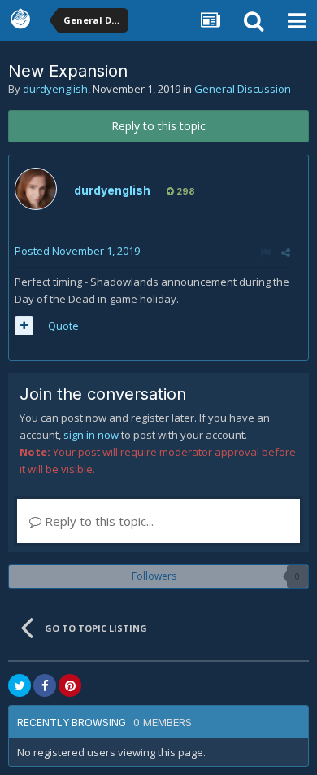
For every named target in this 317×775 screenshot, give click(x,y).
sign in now (91, 434)
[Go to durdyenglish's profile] (36, 189)
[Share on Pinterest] (70, 685)
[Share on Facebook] (44, 685)
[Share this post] (285, 252)
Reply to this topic (158, 126)
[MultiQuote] (24, 325)
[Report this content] (265, 252)
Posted (77, 250)
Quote (63, 325)
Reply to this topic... (97, 521)
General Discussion (242, 88)
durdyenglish (55, 88)
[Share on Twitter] (19, 685)
